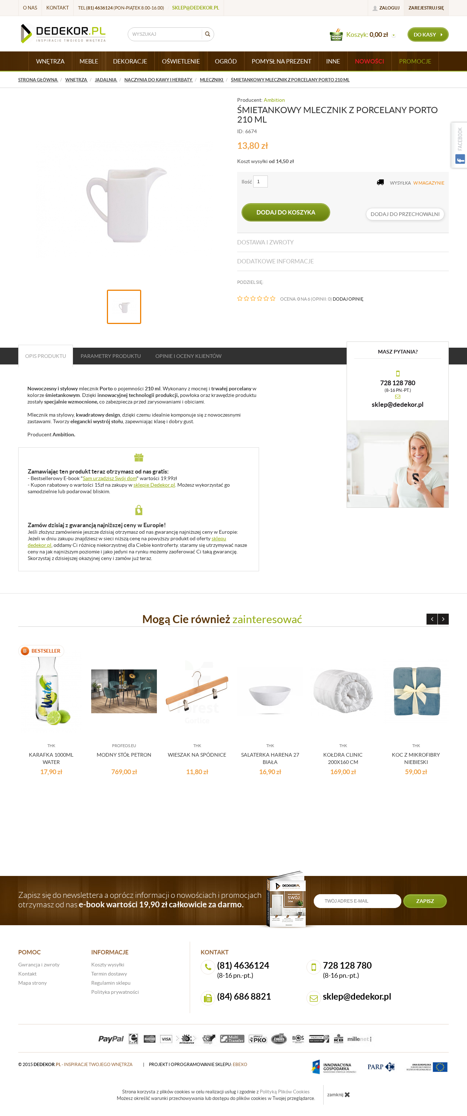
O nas (30, 8)
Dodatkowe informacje (275, 261)
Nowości (369, 61)
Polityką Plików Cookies (285, 1091)
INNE (333, 61)
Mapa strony (32, 983)
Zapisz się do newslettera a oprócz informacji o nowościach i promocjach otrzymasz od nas (140, 900)
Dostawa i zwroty (265, 242)
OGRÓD (226, 61)
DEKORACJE (130, 61)
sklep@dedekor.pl (195, 8)
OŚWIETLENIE (181, 61)
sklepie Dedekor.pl (154, 485)
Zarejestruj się (426, 7)
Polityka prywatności (115, 992)
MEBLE (89, 61)
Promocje (415, 61)
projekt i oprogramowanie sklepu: (198, 1064)
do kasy (425, 35)
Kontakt (57, 8)
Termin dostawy (109, 974)
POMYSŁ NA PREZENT (281, 61)
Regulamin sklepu (111, 983)
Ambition (274, 100)
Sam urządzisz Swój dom (109, 478)
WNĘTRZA (50, 61)
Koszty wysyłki (107, 965)
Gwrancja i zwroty (38, 965)
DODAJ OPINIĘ (348, 299)
